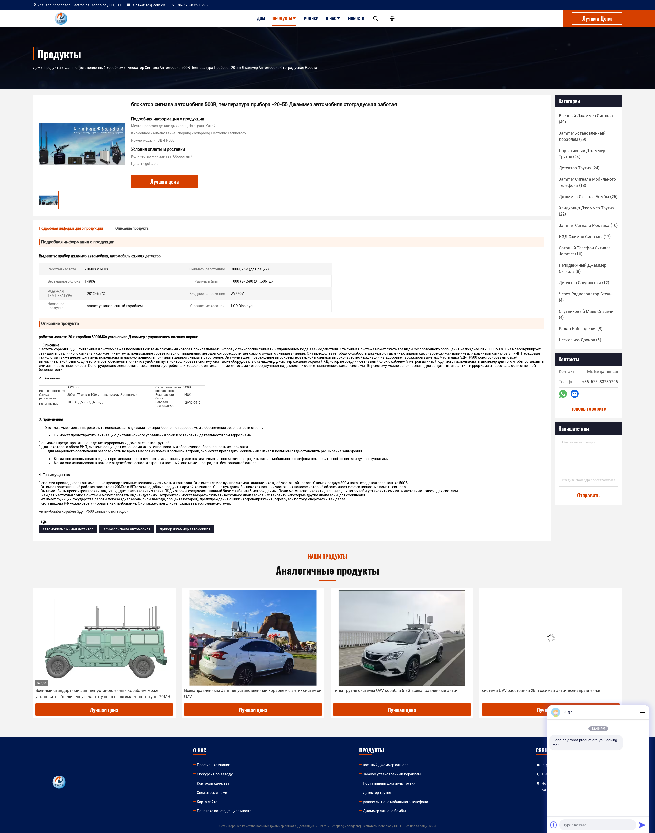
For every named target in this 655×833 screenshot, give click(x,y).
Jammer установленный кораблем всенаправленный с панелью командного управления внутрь (543, 693)
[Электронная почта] (574, 393)
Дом (261, 18)
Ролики (311, 18)
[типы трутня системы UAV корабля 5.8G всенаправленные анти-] (253, 638)
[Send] (642, 824)
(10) (588, 225)
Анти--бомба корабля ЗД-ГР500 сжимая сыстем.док (83, 511)
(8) (582, 268)
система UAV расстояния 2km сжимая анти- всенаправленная (393, 690)
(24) (582, 153)
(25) (588, 196)
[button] (42, 647)
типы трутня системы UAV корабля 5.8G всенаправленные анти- (246, 690)
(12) (585, 236)
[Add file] (553, 824)
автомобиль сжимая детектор (67, 529)
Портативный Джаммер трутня (389, 783)
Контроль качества (213, 783)
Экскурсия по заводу (215, 774)
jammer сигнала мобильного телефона (395, 802)
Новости (356, 18)
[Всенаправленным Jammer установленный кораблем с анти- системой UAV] (104, 638)
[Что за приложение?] (563, 394)
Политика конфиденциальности (224, 811)
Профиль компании (213, 765)
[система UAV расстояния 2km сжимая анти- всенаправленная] (402, 638)
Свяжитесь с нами (212, 793)
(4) (586, 297)
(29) (582, 136)
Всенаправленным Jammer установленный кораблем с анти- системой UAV (103, 693)
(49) (586, 118)
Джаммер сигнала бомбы (384, 811)
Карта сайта (207, 802)
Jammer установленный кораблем (94, 68)
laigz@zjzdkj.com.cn (148, 5)
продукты (52, 68)
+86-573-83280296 (191, 5)
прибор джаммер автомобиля (185, 529)
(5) (580, 340)
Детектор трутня (377, 793)
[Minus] (642, 712)
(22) (586, 211)
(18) (587, 182)
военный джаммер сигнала (386, 765)
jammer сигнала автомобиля (127, 529)
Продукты (282, 18)
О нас (331, 18)
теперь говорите (588, 408)
